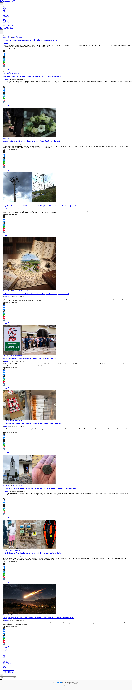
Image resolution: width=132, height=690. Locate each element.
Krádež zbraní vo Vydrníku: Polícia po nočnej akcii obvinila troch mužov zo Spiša (32, 553)
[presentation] (67, 36)
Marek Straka (7, 79)
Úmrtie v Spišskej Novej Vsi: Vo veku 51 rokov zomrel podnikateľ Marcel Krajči (31, 141)
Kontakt (4, 17)
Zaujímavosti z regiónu (17, 37)
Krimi (4, 203)
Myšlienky (5, 14)
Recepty (4, 12)
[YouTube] (7, 1)
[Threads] (5, 1)
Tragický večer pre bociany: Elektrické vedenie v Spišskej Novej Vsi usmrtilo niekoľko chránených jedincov (41, 206)
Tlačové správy (15, 290)
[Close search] (1, 675)
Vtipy (4, 11)
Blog (4, 9)
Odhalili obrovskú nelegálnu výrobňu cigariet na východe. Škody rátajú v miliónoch (32, 423)
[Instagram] (9, 1)
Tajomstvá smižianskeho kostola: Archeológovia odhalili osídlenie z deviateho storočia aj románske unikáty (40, 488)
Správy (4, 8)
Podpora (4, 20)
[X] (11, 1)
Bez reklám (5, 21)
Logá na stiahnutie (7, 24)
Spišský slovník (6, 15)
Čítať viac (6, 69)
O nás (4, 19)
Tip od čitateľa (15, 614)
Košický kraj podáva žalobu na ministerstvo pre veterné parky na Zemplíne (29, 358)
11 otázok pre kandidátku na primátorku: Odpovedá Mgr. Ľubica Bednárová (30, 40)
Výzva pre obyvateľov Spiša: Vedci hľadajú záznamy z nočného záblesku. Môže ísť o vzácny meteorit (38, 618)
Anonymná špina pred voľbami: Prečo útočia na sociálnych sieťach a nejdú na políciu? (33, 76)
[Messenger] (67, 55)
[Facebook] (67, 53)
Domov (4, 6)
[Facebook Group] (3, 1)
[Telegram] (13, 1)
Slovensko (5, 37)
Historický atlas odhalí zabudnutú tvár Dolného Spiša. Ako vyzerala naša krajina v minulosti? (36, 294)
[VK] (67, 66)
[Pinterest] (14, 1)
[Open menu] (1, 33)
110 (5, 650)
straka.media (59, 682)
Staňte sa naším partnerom (8, 22)
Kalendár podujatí (7, 16)
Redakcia (6, 43)
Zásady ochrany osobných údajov (10, 25)
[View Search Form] (1, 3)
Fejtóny (4, 10)
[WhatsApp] (67, 62)
